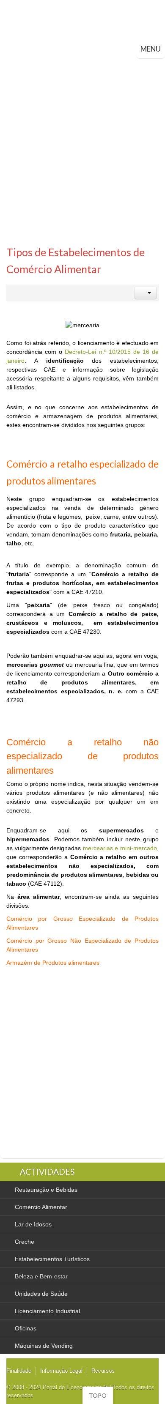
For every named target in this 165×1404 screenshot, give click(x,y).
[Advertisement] (82, 145)
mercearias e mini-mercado (120, 848)
